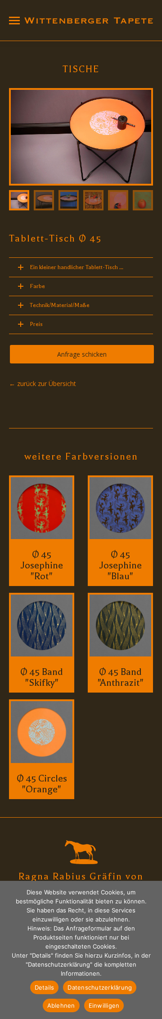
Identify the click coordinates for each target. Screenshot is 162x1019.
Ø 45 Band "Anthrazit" (121, 677)
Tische (81, 69)
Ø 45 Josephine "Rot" (42, 565)
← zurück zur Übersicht (42, 383)
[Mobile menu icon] (14, 20)
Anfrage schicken (82, 354)
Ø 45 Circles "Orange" (42, 784)
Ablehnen (61, 1005)
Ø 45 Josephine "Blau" (120, 565)
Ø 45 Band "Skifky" (41, 677)
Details (44, 987)
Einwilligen (104, 1005)
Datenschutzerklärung (100, 987)
